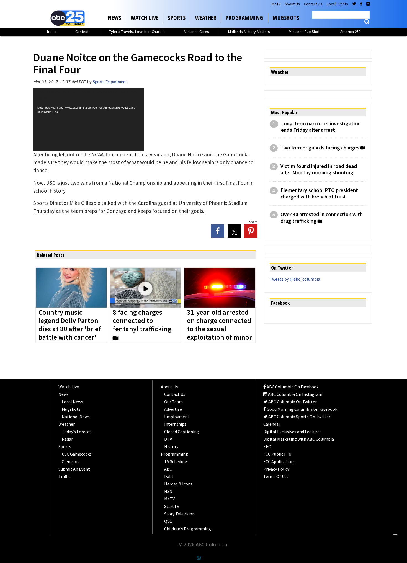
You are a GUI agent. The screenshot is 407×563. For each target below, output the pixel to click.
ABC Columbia (68, 18)
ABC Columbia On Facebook (292, 386)
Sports (177, 18)
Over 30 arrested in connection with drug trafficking (321, 217)
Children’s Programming (187, 528)
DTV (168, 439)
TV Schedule (175, 461)
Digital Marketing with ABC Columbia (298, 439)
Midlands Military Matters (249, 31)
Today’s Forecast (77, 431)
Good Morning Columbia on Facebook (301, 409)
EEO (267, 446)
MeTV (275, 3)
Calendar (271, 424)
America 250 (350, 31)
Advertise (173, 409)
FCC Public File (277, 454)
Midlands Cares (196, 31)
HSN (168, 491)
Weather (206, 18)
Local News (72, 401)
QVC (168, 521)
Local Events (337, 3)
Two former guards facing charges (319, 147)
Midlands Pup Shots (304, 31)
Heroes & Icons (178, 484)
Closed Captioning (181, 431)
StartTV (171, 506)
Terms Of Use (276, 476)
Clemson (70, 461)
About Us (292, 3)
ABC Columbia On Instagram (294, 394)
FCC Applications (279, 461)
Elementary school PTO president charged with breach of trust (319, 193)
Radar (67, 439)
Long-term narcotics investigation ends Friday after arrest (321, 126)
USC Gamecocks (77, 454)
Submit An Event (74, 469)
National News (76, 416)
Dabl (168, 476)
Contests (83, 31)
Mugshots (286, 18)
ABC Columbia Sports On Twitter (298, 416)
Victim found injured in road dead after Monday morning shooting (318, 169)
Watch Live (144, 18)
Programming (244, 18)
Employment (176, 416)
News (114, 18)
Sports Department (110, 82)
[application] (88, 119)
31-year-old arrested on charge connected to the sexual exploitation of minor (219, 325)
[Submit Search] (367, 22)
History (171, 446)
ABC (168, 469)
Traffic (51, 31)
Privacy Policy (276, 469)
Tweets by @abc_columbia (295, 279)
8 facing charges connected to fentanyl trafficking (142, 320)
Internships (175, 424)
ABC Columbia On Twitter (292, 401)
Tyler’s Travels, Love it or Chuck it (137, 31)
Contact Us (313, 3)
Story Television (179, 513)
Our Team (173, 401)
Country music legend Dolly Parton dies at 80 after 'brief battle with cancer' (69, 325)
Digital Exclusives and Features (292, 431)
